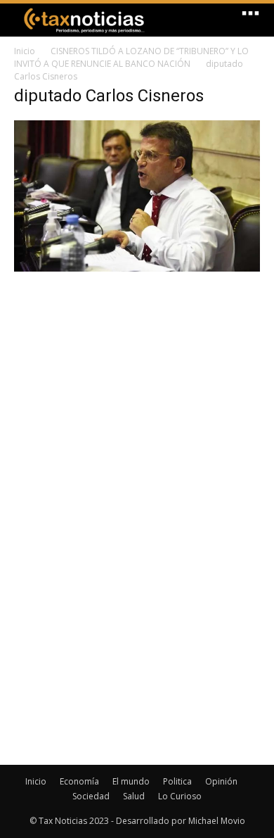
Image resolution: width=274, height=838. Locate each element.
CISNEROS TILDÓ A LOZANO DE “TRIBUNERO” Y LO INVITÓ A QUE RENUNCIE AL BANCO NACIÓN (131, 57)
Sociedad (91, 796)
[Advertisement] (137, 380)
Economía (79, 781)
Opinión (221, 781)
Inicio (24, 51)
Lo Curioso (180, 796)
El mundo (131, 781)
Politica (177, 781)
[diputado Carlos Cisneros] (137, 268)
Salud (134, 796)
